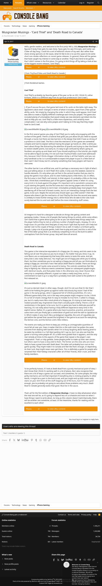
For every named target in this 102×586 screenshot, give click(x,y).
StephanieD (96, 542)
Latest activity (10, 569)
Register (44, 67)
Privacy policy (86, 514)
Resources (47, 2)
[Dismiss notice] (97, 563)
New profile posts (11, 564)
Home (6, 2)
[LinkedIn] (23, 440)
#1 (97, 41)
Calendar (62, 2)
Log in (35, 67)
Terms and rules (73, 514)
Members (29, 8)
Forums (18, 2)
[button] (11, 2)
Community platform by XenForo (51, 579)
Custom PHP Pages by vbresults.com (51, 583)
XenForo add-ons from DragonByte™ (44, 581)
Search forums (18, 8)
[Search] (98, 2)
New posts (7, 8)
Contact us (62, 514)
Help (95, 514)
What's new (31, 2)
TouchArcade (8, 36)
